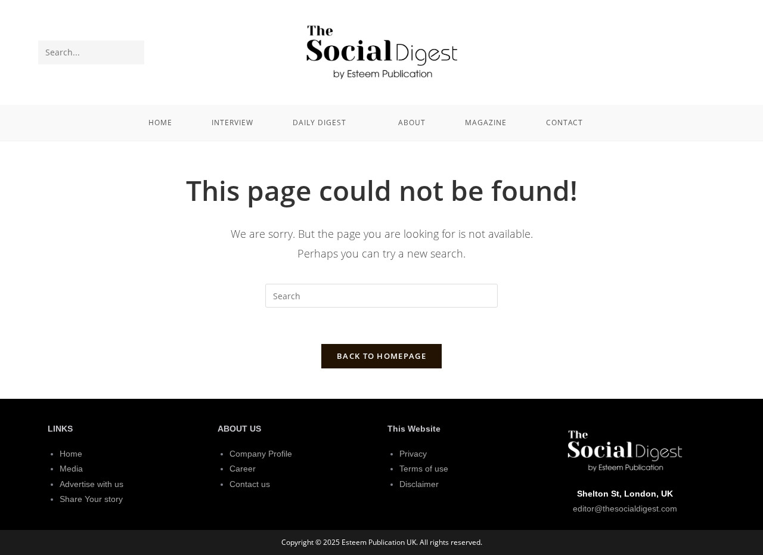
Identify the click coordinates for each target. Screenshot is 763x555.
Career (242, 468)
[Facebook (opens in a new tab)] (695, 51)
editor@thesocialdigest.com (625, 508)
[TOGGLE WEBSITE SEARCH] (619, 123)
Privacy (413, 453)
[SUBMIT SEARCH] (133, 52)
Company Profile (260, 453)
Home (71, 453)
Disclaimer (419, 484)
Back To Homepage (381, 356)
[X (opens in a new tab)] (676, 51)
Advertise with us (91, 484)
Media (71, 468)
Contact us (249, 484)
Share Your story (91, 499)
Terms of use (423, 468)
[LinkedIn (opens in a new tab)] (715, 51)
